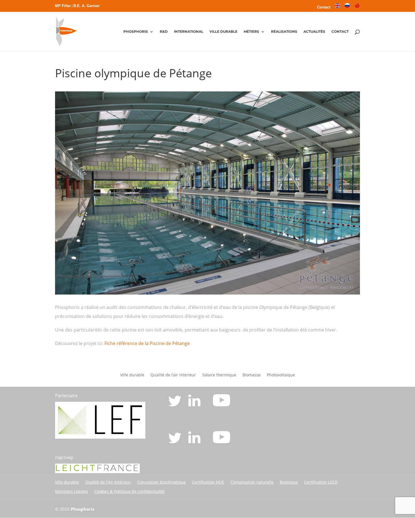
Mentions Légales (71, 491)
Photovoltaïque (281, 375)
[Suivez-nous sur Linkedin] (195, 404)
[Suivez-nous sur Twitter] (175, 404)
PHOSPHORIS (135, 32)
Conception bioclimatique (161, 482)
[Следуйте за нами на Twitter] (175, 441)
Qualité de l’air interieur (173, 375)
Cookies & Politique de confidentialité (129, 491)
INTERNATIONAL (188, 32)
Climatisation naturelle (252, 482)
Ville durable (132, 375)
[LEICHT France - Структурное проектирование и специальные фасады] (97, 471)
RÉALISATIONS (284, 32)
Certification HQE (208, 482)
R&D (164, 32)
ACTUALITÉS (314, 32)
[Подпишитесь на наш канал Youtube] (221, 441)
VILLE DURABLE (223, 32)
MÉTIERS (251, 32)
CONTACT (340, 32)
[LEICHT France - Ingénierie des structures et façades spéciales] (100, 437)
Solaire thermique (219, 375)
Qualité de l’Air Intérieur (108, 482)
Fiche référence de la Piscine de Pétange (147, 343)
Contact (323, 7)
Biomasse (252, 375)
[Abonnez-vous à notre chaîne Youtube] (221, 404)
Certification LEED (320, 482)
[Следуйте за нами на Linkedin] (195, 441)
